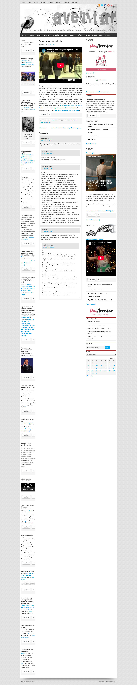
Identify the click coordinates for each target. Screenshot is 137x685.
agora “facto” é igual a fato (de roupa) (28, 263)
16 (92, 368)
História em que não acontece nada (98, 129)
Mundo (39, 35)
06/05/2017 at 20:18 (47, 231)
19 (105, 368)
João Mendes (51, 44)
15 (88, 368)
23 (92, 371)
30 (92, 373)
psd (46, 122)
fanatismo (74, 120)
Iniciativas (50, 2)
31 (96, 373)
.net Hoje (107, 35)
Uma (27, 265)
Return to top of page (27, 682)
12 (105, 365)
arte (29, 109)
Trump (49, 122)
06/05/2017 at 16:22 (46, 140)
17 (96, 368)
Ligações (58, 2)
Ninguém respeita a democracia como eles (67, 110)
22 (88, 371)
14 (114, 365)
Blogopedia (66, 2)
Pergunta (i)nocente (26, 215)
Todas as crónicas (91, 143)
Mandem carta (92, 139)
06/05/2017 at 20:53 (48, 247)
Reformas (90, 132)
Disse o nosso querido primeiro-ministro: (26, 445)
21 (114, 368)
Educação (56, 35)
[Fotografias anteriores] (93, 220)
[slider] (27, 489)
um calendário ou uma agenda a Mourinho (28, 575)
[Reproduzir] (23, 489)
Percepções (24, 177)
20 (109, 368)
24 (96, 371)
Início (23, 2)
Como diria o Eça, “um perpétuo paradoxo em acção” (28, 387)
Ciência (80, 35)
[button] (28, 487)
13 (109, 365)
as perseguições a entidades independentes (63, 108)
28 (114, 371)
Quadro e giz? (90, 153)
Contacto (43, 2)
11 (101, 365)
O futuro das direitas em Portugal (95, 99)
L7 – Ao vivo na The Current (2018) (97, 293)
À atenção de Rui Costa (27, 571)
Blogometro (74, 2)
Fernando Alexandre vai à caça (101, 328)
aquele (26, 521)
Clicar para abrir (90, 73)
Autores (36, 2)
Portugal (32, 35)
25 (101, 371)
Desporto (72, 35)
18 (101, 368)
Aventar (24, 35)
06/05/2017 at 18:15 (47, 154)
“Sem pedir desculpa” (27, 58)
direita (69, 120)
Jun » (91, 376)
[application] (28, 487)
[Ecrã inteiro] (35, 489)
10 (96, 365)
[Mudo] (33, 489)
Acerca (29, 2)
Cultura (87, 35)
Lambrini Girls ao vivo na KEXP (94, 239)
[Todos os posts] (91, 304)
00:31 (30, 511)
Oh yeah (30, 523)
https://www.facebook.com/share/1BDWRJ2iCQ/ (100, 211)
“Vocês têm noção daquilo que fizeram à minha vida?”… (27, 349)
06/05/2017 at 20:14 (47, 168)
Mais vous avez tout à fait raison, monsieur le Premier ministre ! (27, 607)
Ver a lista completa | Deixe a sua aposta (98, 92)
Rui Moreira (43, 128)
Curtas (94, 35)
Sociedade (47, 35)
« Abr (87, 376)
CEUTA (23, 40)
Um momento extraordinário (96, 290)
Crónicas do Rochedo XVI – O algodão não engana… (66, 128)
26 (105, 371)
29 (88, 373)
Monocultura (96, 321)
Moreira (23, 653)
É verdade (24, 60)
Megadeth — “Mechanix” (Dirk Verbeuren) (100, 300)
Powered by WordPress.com (107, 682)
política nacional (53, 120)
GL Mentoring (91, 325)
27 (109, 371)
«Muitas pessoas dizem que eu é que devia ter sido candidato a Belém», (28, 253)
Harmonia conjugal (93, 136)
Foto (100, 35)
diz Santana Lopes (26, 257)
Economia (64, 35)
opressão (42, 122)
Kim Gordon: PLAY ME (94, 296)
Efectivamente (25, 317)
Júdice (22, 663)
